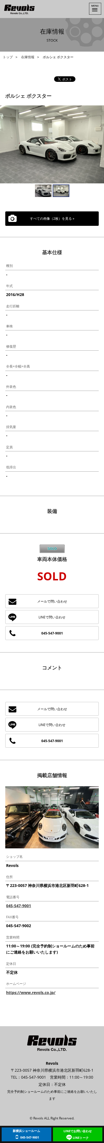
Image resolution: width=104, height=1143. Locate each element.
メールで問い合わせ (52, 601)
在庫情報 (27, 57)
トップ (8, 57)
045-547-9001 (52, 633)
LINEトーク (78, 1134)
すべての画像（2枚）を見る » (52, 218)
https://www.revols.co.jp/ (30, 992)
